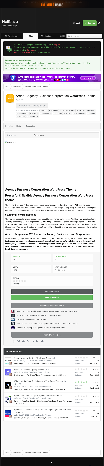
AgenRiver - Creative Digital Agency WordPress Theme (38, 395)
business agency (68, 110)
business (54, 110)
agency (44, 110)
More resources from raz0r (52, 305)
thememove (33, 116)
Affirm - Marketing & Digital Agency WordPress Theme (38, 381)
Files (31, 36)
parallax (92, 113)
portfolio (21, 116)
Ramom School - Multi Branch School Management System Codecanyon (47, 311)
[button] (21, 36)
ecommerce (46, 113)
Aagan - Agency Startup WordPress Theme (33, 358)
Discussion (30, 126)
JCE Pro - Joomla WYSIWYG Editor (30, 319)
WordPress (57, 189)
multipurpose (80, 113)
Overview (9, 126)
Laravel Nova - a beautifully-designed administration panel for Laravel (46, 323)
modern (68, 113)
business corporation (86, 110)
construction (23, 113)
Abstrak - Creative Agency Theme (29, 369)
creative (35, 113)
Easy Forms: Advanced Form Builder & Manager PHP (38, 315)
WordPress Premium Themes (41, 361)
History (19, 126)
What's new (13, 36)
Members (48, 36)
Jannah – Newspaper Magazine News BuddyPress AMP (40, 327)
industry (58, 113)
